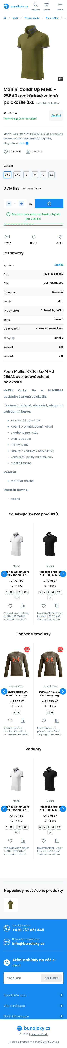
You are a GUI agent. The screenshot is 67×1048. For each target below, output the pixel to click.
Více (21, 143)
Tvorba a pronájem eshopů (25, 1042)
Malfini (56, 115)
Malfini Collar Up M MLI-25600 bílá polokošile (16, 573)
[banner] (17, 6)
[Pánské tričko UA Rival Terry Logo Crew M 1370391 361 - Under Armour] (17, 664)
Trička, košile (31, 17)
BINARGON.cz (51, 1042)
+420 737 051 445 (28, 929)
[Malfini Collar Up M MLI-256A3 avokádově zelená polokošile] (11, 905)
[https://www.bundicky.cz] (5, 18)
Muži (15, 17)
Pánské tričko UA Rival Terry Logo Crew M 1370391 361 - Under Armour (16, 693)
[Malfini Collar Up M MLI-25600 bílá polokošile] (17, 544)
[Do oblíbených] (10, 606)
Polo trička (52, 17)
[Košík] (47, 7)
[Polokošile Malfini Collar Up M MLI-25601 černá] (50, 544)
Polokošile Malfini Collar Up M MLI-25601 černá (50, 573)
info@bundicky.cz (28, 943)
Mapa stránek (39, 1034)
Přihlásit (51, 978)
